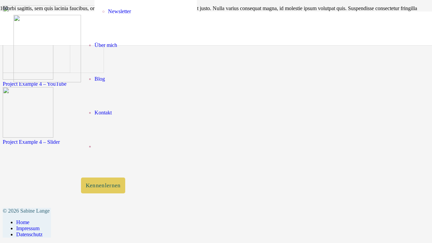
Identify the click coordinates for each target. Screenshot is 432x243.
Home (22, 222)
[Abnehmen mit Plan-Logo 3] (47, 80)
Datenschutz (29, 234)
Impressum (27, 228)
